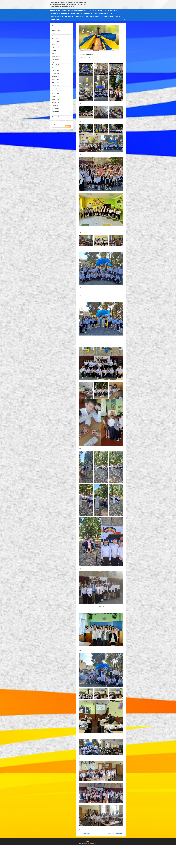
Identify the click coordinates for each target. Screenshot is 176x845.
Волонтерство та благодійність (109, 16)
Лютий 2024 (55, 114)
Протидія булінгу (69, 16)
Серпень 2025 (56, 62)
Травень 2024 (55, 105)
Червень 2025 (56, 67)
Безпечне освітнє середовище (59, 13)
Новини (63, 10)
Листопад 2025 (56, 53)
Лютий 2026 (55, 44)
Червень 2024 (56, 102)
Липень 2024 (55, 99)
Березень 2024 (56, 111)
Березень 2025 (56, 76)
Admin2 (92, 57)
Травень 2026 (55, 36)
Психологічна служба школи (102, 13)
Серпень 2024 (56, 96)
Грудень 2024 (55, 85)
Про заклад (101, 10)
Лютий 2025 (55, 79)
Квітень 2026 (55, 39)
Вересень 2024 (56, 93)
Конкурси (78, 16)
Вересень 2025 (56, 59)
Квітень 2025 (55, 73)
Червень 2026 (56, 33)
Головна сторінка (55, 10)
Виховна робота (85, 13)
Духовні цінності (55, 19)
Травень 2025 (55, 70)
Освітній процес (75, 13)
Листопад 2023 (56, 117)
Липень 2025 (55, 65)
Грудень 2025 (55, 50)
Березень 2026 (56, 41)
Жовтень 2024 (56, 91)
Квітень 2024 (55, 108)
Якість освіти (111, 10)
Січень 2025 (55, 82)
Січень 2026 (55, 47)
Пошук (54, 124)
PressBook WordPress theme (90, 843)
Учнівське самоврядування (92, 16)
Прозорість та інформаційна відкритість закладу (80, 10)
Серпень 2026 (56, 30)
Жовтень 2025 (56, 56)
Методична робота (56, 16)
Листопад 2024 (56, 88)
